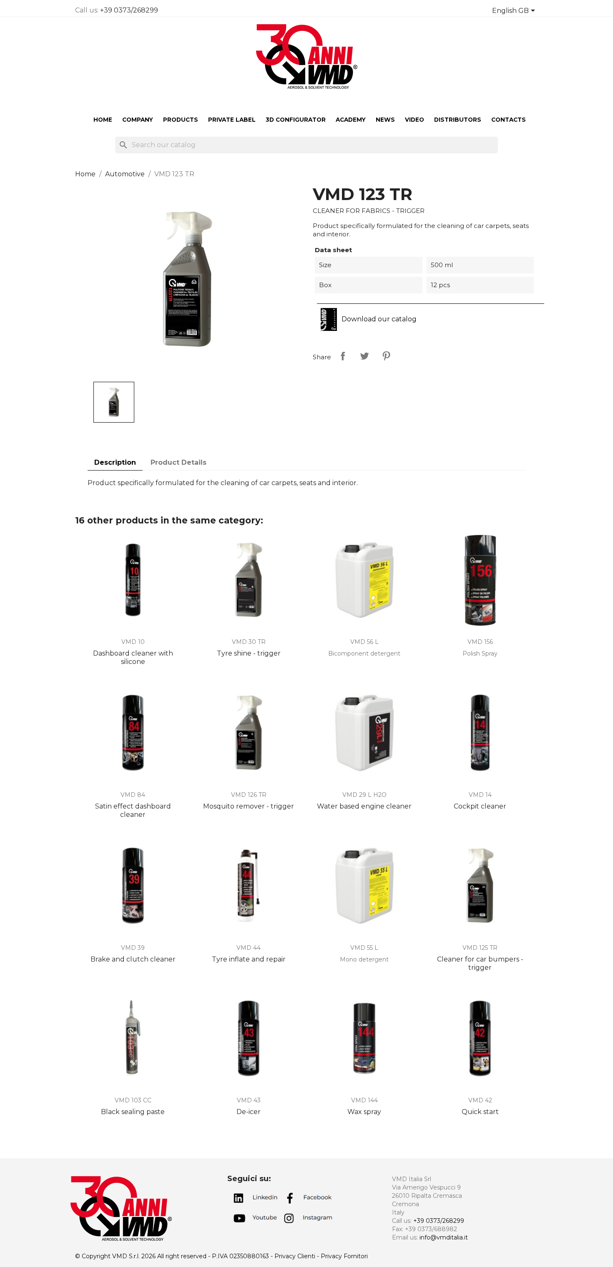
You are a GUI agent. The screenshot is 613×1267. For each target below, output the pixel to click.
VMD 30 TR (249, 642)
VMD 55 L (364, 948)
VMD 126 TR (248, 795)
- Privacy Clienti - (296, 1256)
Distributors (457, 119)
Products (180, 119)
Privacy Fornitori (344, 1256)
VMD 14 (480, 795)
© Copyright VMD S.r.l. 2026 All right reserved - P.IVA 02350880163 (173, 1256)
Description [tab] (115, 462)
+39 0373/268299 (129, 10)
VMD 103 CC (133, 1100)
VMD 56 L (364, 642)
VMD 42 (480, 1100)
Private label (232, 119)
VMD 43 (249, 1100)
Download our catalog (378, 319)
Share (342, 356)
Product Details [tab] (178, 462)
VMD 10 (133, 642)
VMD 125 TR (479, 948)
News (385, 119)
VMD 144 (364, 1100)
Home (102, 119)
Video (414, 119)
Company (137, 119)
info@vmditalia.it (444, 1237)
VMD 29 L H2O (364, 795)
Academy (351, 119)
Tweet (364, 356)
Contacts (508, 119)
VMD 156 (480, 642)
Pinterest (386, 356)
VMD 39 (133, 948)
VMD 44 (248, 948)
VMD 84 (133, 795)
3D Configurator (296, 119)
